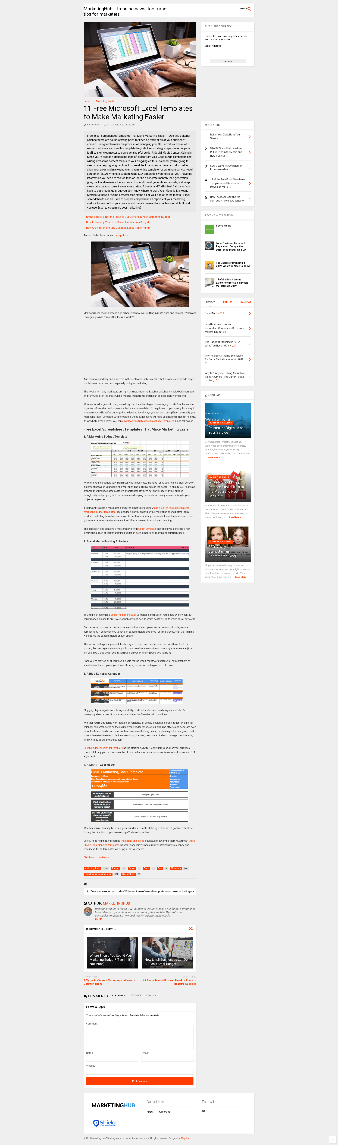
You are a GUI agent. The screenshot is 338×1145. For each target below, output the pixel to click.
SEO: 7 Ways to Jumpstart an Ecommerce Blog (222, 551)
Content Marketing (220, 423)
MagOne (185, 1138)
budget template (146, 528)
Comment (92, 1023)
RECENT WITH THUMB (219, 215)
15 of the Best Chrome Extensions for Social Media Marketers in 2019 (232, 282)
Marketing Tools (219, 477)
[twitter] (203, 1111)
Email (145, 1052)
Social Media (223, 225)
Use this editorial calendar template (103, 748)
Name (90, 1052)
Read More (214, 457)
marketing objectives (132, 840)
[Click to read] (167, 952)
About (150, 1111)
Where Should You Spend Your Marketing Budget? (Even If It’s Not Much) (111, 960)
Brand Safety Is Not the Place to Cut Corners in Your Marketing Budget (128, 216)
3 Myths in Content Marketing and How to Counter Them (109, 982)
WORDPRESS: (119, 995)
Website (90, 1065)
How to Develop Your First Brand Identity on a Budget (117, 222)
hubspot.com (122, 235)
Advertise (164, 1111)
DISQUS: (151, 995)
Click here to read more (96, 857)
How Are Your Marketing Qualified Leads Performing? (118, 227)
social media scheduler (123, 614)
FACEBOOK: (137, 995)
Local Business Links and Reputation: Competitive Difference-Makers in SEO (231, 246)
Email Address (213, 45)
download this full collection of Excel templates (148, 421)
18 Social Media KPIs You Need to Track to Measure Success (169, 982)
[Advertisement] (140, 350)
